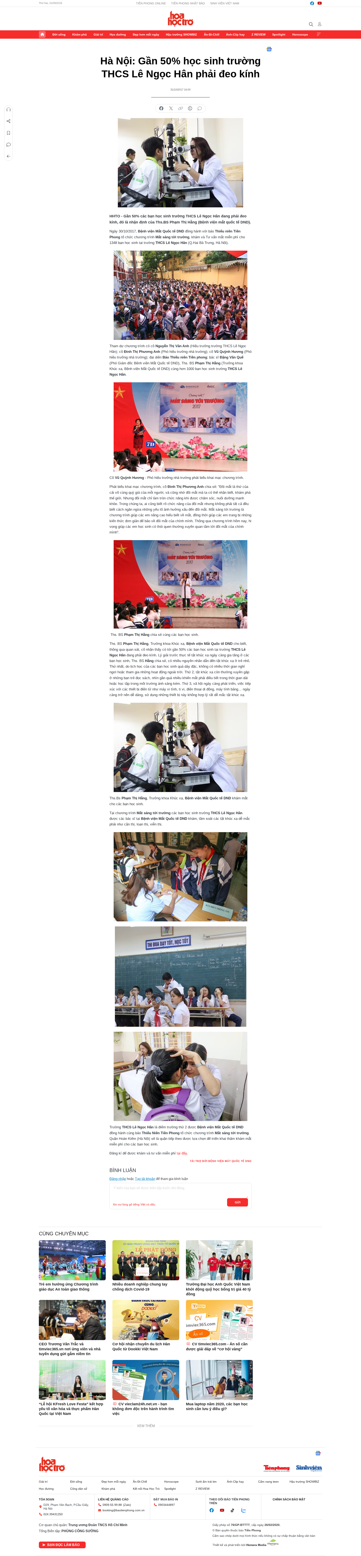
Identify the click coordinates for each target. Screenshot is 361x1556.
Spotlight (278, 34)
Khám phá (79, 34)
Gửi (237, 1202)
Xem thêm (318, 34)
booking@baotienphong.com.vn (124, 1510)
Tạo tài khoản (145, 1179)
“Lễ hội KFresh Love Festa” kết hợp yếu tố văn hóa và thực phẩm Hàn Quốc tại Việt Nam (71, 1409)
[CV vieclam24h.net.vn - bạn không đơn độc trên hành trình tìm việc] (145, 1380)
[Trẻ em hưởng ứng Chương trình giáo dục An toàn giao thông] (72, 1260)
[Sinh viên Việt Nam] (309, 1469)
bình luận (200, 108)
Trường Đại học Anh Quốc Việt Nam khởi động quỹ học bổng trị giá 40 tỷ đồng (218, 1289)
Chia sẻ (8, 121)
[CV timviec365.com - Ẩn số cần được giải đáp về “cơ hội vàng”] (219, 1320)
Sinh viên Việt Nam (224, 3)
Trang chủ (42, 34)
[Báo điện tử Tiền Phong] (277, 1469)
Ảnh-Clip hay (235, 34)
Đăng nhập (117, 1179)
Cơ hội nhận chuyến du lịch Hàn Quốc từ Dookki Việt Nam (141, 1346)
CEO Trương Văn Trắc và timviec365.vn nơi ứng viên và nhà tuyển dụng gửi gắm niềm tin (69, 1349)
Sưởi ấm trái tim (206, 1481)
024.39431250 (53, 1514)
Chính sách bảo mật (289, 1499)
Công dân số (78, 1488)
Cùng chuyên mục (64, 1233)
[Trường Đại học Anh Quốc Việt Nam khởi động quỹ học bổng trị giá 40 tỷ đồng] (219, 1260)
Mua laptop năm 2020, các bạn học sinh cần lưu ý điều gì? (217, 1406)
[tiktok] (234, 1510)
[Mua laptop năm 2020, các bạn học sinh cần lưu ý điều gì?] (219, 1380)
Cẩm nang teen (268, 1481)
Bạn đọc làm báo (63, 1545)
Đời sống (59, 34)
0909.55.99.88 (112, 1504)
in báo (190, 108)
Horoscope (300, 34)
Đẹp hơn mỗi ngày (146, 34)
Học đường (118, 34)
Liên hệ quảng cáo (113, 1499)
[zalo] (245, 1510)
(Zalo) (127, 1504)
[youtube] (319, 3)
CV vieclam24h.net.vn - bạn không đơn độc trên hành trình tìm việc (143, 1409)
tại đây (182, 1153)
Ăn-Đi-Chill (211, 34)
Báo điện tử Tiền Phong (181, 18)
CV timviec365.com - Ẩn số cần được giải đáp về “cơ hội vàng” (217, 1346)
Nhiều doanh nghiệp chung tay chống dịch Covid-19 (139, 1286)
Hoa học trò (52, 1464)
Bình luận (8, 144)
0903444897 (166, 1504)
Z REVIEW (259, 34)
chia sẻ (161, 108)
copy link (180, 108)
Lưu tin (8, 133)
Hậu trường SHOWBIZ (181, 34)
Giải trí (98, 34)
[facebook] (312, 3)
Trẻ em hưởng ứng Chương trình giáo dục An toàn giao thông (68, 1286)
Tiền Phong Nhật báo (188, 3)
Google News (269, 49)
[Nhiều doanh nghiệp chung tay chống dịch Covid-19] (145, 1260)
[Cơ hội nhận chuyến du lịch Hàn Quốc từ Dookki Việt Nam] (145, 1320)
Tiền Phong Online (151, 3)
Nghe (8, 109)
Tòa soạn (46, 1499)
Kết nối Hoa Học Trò (146, 1488)
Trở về (8, 156)
